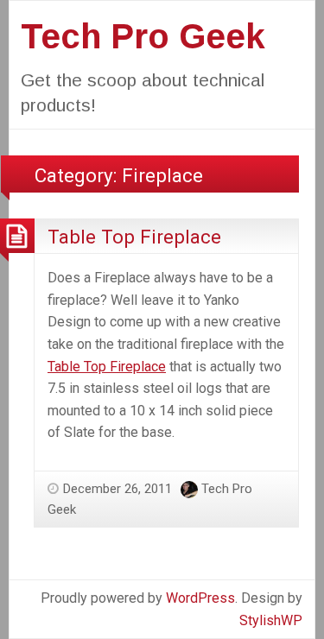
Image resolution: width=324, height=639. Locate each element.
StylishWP (270, 620)
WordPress (200, 598)
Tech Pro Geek (143, 36)
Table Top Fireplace (134, 236)
